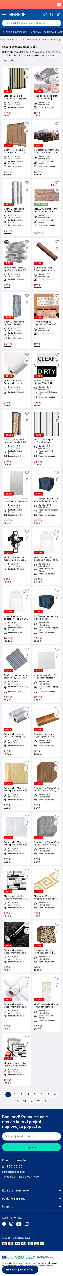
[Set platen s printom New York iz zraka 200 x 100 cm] (46, 148)
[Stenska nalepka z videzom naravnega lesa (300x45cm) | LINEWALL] (16, 92)
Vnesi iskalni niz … (27, 23)
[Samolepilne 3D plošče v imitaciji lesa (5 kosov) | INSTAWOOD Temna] (46, 784)
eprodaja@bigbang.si (14, 1171)
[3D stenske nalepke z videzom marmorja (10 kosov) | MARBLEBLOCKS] (16, 892)
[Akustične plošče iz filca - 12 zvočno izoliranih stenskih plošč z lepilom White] (46, 674)
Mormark (20, 107)
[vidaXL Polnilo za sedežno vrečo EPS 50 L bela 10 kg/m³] (46, 556)
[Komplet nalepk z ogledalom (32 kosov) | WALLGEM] (46, 320)
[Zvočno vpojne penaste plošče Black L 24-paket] (46, 497)
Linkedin (27, 1224)
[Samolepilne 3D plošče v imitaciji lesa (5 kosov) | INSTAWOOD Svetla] (16, 784)
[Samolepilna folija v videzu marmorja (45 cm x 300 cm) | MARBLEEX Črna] (16, 946)
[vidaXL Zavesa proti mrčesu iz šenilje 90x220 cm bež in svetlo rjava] (16, 438)
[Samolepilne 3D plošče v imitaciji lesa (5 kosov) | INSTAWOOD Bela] (16, 838)
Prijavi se (31, 1147)
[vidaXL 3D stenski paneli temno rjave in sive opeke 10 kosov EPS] (46, 207)
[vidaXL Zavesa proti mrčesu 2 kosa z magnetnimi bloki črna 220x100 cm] (46, 438)
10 (24, 1101)
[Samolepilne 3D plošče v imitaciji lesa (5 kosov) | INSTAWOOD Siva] (46, 838)
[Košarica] (58, 14)
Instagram (11, 1224)
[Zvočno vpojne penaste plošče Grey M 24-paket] (16, 674)
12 (38, 1101)
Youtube (19, 1224)
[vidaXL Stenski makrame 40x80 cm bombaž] (46, 1003)
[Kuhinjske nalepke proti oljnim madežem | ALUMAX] (46, 92)
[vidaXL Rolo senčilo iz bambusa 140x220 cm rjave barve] (16, 148)
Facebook (4, 1224)
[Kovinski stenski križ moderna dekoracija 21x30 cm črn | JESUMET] (16, 556)
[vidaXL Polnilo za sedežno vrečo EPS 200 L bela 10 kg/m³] (16, 615)
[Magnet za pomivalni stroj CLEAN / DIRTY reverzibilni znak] (46, 379)
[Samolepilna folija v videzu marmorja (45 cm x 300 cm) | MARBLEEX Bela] (16, 1003)
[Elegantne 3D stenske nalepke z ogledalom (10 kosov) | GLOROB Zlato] (46, 892)
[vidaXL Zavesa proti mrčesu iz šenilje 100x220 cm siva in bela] (16, 207)
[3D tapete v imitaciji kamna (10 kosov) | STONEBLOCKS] (46, 946)
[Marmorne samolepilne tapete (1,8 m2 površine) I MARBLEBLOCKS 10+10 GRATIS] (16, 1059)
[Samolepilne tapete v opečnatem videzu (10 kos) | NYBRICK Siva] (16, 264)
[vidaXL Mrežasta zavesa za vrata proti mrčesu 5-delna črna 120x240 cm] (16, 497)
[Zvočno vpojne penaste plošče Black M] (46, 615)
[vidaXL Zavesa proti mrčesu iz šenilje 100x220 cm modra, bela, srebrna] (16, 320)
